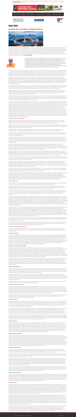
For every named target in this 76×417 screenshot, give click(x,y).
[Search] (63, 2)
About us (18, 14)
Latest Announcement (57, 14)
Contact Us (42, 14)
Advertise (32, 14)
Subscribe (27, 14)
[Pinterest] (24, 2)
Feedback (38, 14)
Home (14, 14)
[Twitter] (26, 2)
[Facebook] (22, 2)
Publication (23, 14)
